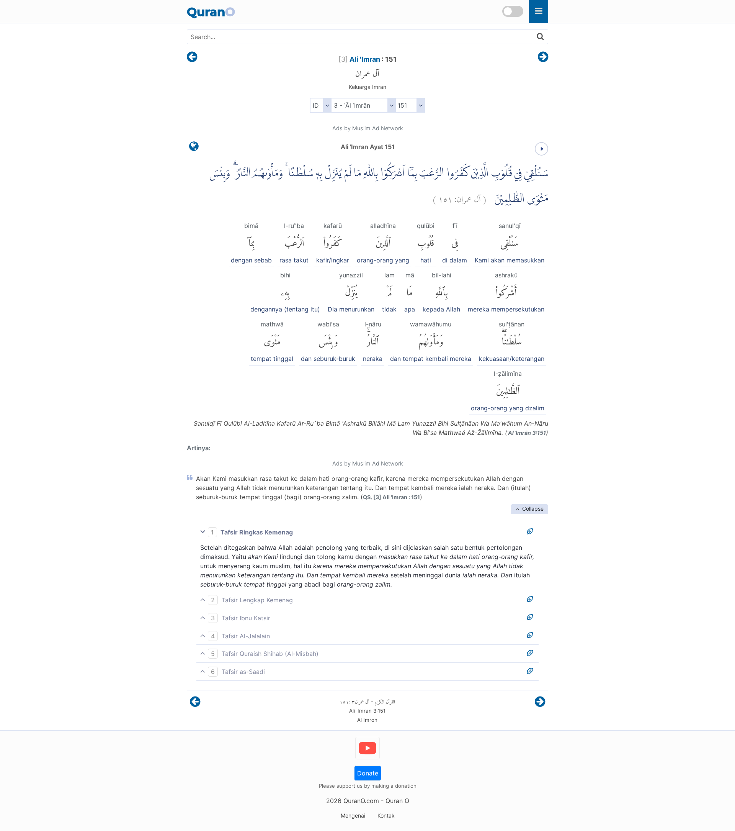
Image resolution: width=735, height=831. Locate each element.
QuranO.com (361, 801)
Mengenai (353, 815)
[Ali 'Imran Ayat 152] (543, 57)
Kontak (386, 815)
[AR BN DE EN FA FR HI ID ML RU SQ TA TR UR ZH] (320, 105)
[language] (194, 148)
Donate (367, 773)
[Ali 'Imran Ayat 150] (192, 57)
